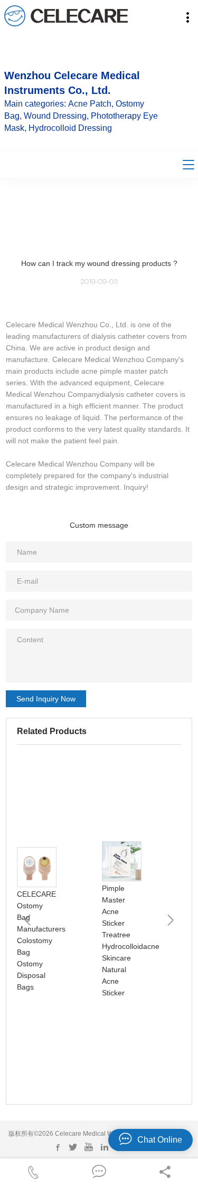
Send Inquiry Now (46, 699)
